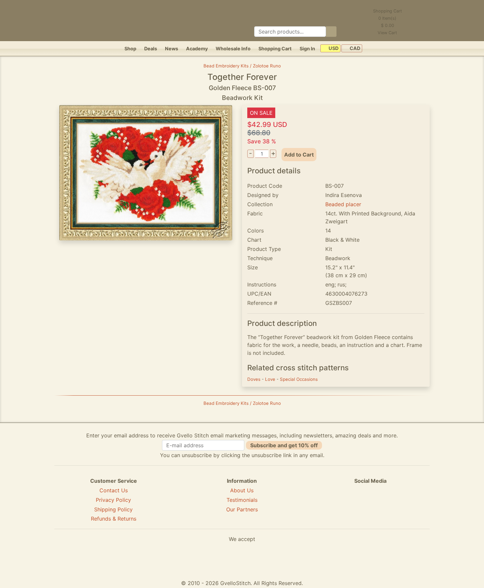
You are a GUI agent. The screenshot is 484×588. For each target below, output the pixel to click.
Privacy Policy (113, 500)
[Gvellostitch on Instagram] (393, 505)
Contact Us (113, 490)
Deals (150, 48)
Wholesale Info (233, 48)
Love (271, 379)
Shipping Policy (113, 509)
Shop (130, 48)
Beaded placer (343, 204)
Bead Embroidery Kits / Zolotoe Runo (242, 65)
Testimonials (242, 500)
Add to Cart (299, 154)
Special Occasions (299, 379)
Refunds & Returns (113, 518)
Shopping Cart (275, 48)
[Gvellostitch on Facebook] (347, 505)
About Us (242, 490)
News (171, 48)
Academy (197, 48)
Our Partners (242, 509)
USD (333, 48)
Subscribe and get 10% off (284, 445)
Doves (254, 379)
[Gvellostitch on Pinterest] (370, 505)
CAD (354, 48)
